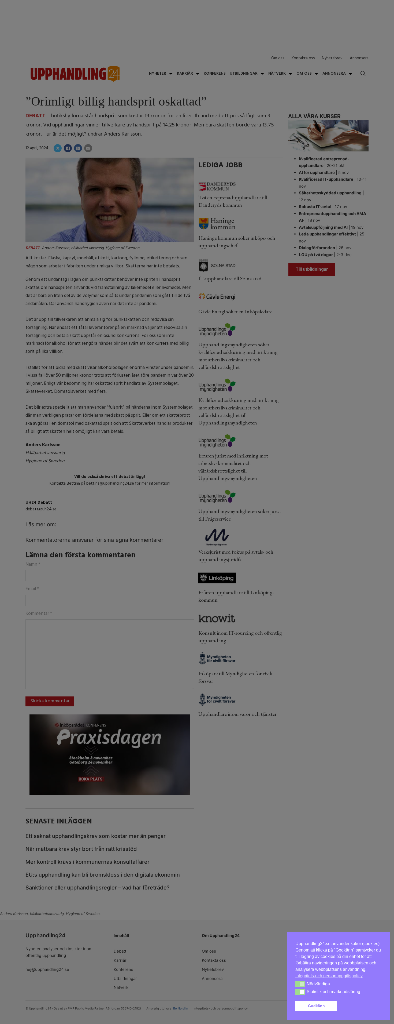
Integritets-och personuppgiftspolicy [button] (329, 976)
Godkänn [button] (316, 1006)
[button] (360, 1006)
